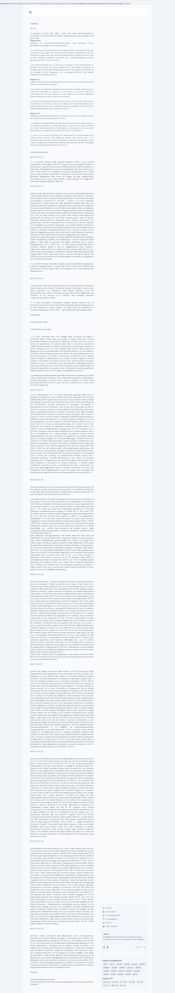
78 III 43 (37, 516)
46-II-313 (106, 982)
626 (119, 964)
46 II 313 (52, 370)
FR (139, 947)
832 (122, 968)
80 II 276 (90, 383)
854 (113, 971)
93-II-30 (123, 986)
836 (106, 971)
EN (145, 947)
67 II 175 (82, 383)
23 (135, 974)
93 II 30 (33, 28)
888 (136, 971)
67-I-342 (115, 982)
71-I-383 (132, 982)
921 (113, 974)
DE (136, 947)
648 (134, 964)
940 (128, 974)
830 (114, 968)
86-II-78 (115, 986)
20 (112, 964)
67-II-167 (123, 982)
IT (142, 947)
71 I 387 (79, 511)
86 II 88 (39, 385)
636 (127, 964)
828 (106, 968)
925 (120, 974)
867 (121, 971)
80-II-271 (106, 986)
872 (129, 971)
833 (138, 968)
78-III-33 (140, 982)
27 (105, 964)
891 (105, 974)
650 (142, 964)
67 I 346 (37, 509)
